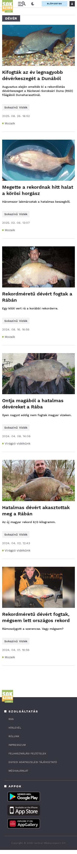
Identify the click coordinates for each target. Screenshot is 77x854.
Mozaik (10, 123)
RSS (11, 719)
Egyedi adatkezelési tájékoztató (33, 762)
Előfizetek (54, 3)
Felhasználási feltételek (27, 753)
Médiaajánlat (18, 770)
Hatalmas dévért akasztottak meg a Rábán (36, 510)
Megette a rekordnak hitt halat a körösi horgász (37, 190)
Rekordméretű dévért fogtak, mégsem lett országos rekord (36, 617)
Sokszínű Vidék (15, 107)
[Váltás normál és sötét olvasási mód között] (32, 3)
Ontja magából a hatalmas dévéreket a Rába (33, 403)
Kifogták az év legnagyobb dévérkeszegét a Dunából (32, 75)
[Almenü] (22, 4)
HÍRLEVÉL (15, 727)
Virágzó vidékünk (18, 443)
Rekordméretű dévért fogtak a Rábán (37, 297)
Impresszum (17, 744)
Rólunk (14, 736)
